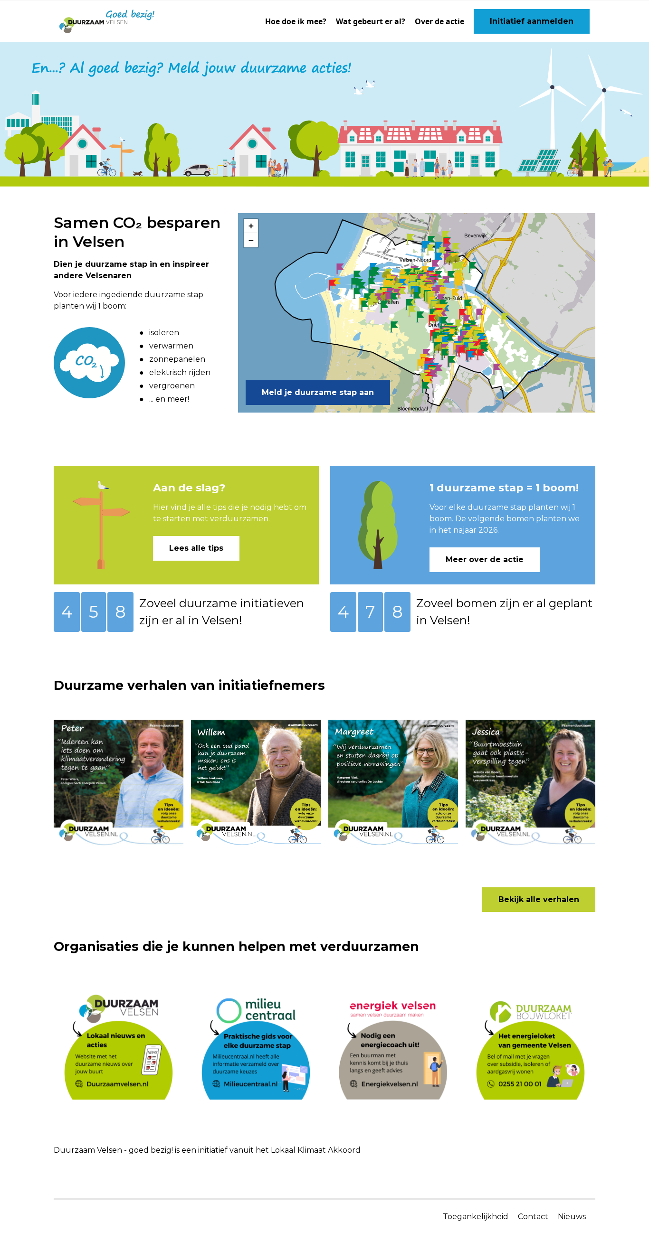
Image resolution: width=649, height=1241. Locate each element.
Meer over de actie (485, 559)
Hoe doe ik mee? (295, 21)
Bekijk (74, 725)
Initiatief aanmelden (531, 21)
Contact (533, 1216)
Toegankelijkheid (475, 1216)
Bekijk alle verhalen (538, 899)
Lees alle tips (196, 548)
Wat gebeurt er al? (370, 21)
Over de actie (439, 21)
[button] (339, 269)
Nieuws (572, 1216)
